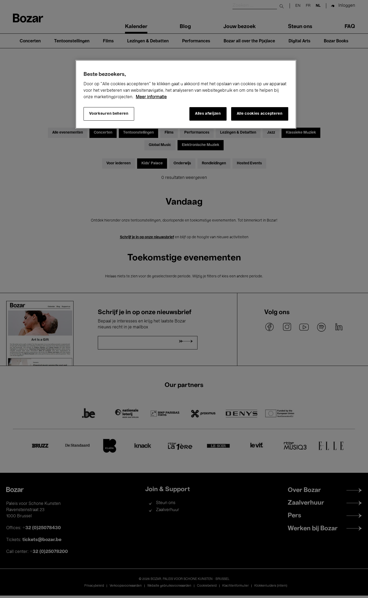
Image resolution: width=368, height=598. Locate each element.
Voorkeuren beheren (109, 113)
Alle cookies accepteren (260, 113)
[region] (185, 94)
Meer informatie (151, 97)
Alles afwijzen (208, 113)
